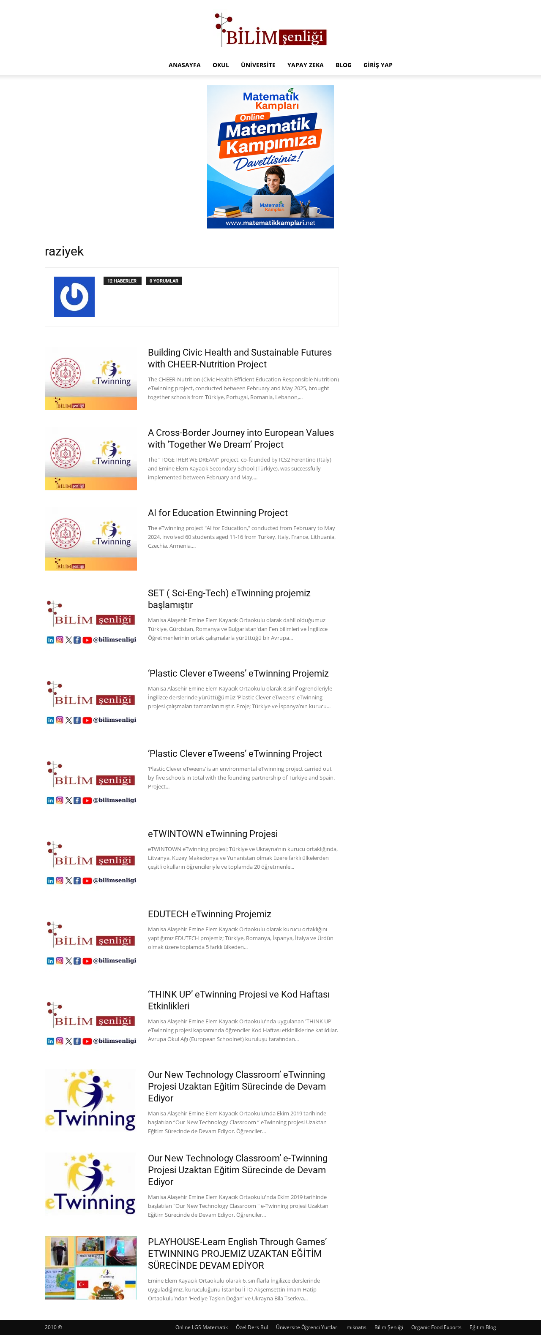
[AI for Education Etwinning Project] (91, 539)
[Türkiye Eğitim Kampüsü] (270, 28)
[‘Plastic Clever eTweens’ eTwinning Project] (91, 779)
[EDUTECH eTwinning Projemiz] (91, 940)
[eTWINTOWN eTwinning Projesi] (91, 860)
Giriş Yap (378, 65)
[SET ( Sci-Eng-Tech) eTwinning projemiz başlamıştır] (91, 619)
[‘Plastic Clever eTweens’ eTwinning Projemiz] (91, 699)
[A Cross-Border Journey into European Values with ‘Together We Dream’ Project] (91, 458)
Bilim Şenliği (388, 1327)
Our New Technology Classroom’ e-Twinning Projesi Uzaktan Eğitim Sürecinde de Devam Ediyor (238, 1170)
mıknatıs (356, 1327)
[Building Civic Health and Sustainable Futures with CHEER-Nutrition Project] (91, 378)
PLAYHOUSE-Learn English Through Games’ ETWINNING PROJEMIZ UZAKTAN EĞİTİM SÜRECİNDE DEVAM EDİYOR (237, 1254)
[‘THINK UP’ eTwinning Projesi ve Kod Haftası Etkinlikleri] (91, 1020)
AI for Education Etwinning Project (218, 513)
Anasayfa (185, 65)
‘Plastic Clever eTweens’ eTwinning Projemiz (238, 673)
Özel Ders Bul (252, 1327)
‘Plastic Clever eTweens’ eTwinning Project (235, 753)
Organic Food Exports (436, 1327)
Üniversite (258, 65)
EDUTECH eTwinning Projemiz (209, 914)
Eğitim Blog (483, 1327)
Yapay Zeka (305, 65)
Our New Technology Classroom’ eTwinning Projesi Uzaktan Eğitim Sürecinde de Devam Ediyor (237, 1086)
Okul (221, 65)
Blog (344, 65)
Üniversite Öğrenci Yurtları (307, 1327)
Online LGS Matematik (201, 1327)
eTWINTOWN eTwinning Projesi (213, 834)
